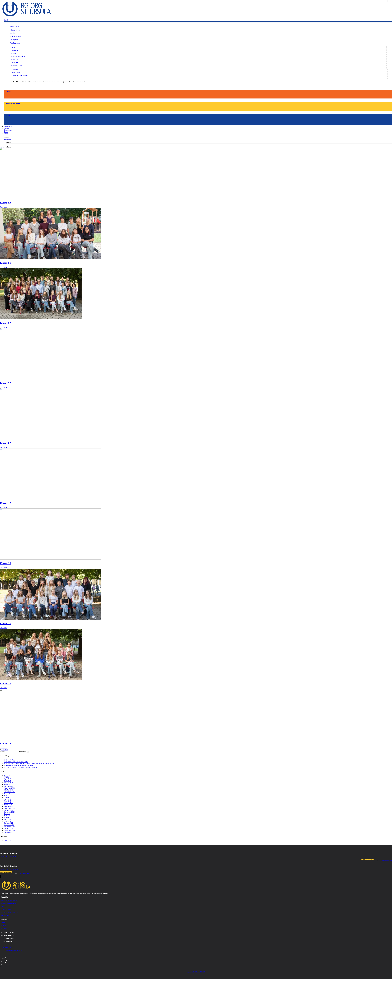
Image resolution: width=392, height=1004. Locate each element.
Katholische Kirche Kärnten (9, 900)
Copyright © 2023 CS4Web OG (196, 972)
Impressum (4, 925)
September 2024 (9, 812)
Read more (3, 207)
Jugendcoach (15, 62)
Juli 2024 (7, 814)
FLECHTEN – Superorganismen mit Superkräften (20, 767)
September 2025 (9, 792)
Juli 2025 (7, 793)
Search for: (22, 752)
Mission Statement (15, 36)
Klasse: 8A (5, 443)
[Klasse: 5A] (50, 198)
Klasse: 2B (5, 623)
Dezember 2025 (9, 786)
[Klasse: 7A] (50, 379)
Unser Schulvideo (6, 909)
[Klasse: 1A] (50, 499)
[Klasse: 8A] (50, 439)
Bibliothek (14, 69)
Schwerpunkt (14, 40)
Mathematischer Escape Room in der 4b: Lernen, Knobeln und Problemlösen (29, 763)
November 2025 (9, 788)
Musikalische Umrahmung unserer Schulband (18, 765)
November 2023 (9, 827)
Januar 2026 (8, 784)
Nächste (5, 750)
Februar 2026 (8, 782)
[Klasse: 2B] (50, 619)
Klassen (6, 128)
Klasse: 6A (5, 323)
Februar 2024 (8, 823)
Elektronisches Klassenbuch (20, 75)
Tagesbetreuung (15, 43)
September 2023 (9, 830)
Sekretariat (14, 53)
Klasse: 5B (5, 262)
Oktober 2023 (8, 828)
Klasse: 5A (5, 202)
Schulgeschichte (15, 30)
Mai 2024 (7, 817)
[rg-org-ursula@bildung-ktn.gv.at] (384, 126)
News (8, 91)
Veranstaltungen (13, 103)
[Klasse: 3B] (50, 739)
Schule (6, 20)
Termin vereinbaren (386, 860)
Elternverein (8, 130)
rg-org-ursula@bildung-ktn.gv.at (12, 950)
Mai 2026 (7, 777)
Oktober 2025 (8, 790)
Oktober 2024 (8, 810)
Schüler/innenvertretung (18, 56)
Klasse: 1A (5, 503)
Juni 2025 (7, 795)
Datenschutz (4, 928)
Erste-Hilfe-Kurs (9, 760)
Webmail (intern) (5, 915)
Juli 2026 (7, 775)
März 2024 (7, 821)
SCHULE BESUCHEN (367, 859)
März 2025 (7, 801)
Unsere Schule (14, 26)
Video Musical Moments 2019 (9, 912)
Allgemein (7, 840)
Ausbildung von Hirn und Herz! (9, 856)
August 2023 (8, 832)
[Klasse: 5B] (50, 258)
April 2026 (7, 779)
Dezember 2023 (9, 825)
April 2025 (7, 799)
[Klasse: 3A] (41, 679)
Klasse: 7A (5, 383)
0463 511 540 (7, 139)
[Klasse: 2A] (50, 559)
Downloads (8, 126)
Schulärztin (14, 59)
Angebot (12, 33)
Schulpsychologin (16, 65)
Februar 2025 (8, 803)
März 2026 (7, 781)
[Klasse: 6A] (41, 318)
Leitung (13, 47)
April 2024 (7, 819)
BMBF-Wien (4, 906)
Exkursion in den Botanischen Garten (16, 762)
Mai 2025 (7, 797)
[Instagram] (389, 1)
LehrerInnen (14, 50)
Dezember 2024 (9, 806)
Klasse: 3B (5, 743)
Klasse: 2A (5, 563)
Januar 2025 (8, 804)
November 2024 (9, 808)
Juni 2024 (7, 816)
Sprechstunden (16, 72)
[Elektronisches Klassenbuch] (391, 1)
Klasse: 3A (5, 683)
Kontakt (9, 115)
